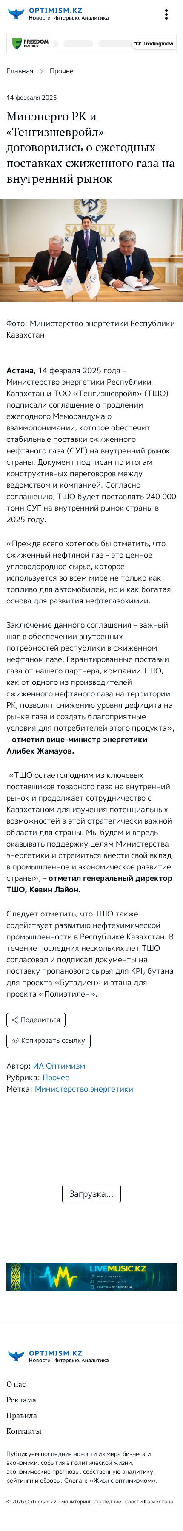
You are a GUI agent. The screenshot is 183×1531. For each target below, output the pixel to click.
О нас (16, 1384)
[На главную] (57, 14)
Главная (19, 71)
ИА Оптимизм (59, 1066)
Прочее (62, 71)
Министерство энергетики (84, 1089)
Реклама (21, 1400)
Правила (21, 1415)
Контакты (23, 1431)
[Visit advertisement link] (91, 1277)
